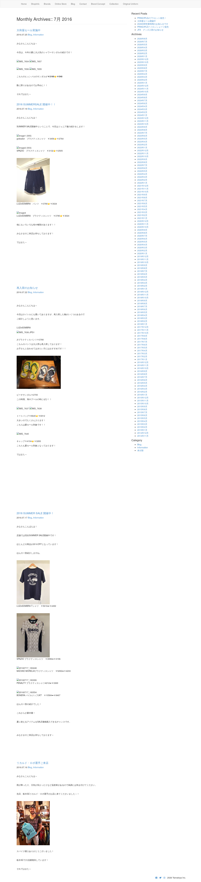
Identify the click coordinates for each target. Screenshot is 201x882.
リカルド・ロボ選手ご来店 (32, 763)
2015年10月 (142, 403)
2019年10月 (142, 262)
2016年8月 (142, 374)
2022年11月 (142, 153)
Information (38, 34)
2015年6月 (142, 415)
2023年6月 (142, 135)
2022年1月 (142, 182)
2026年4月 (142, 47)
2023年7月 (142, 132)
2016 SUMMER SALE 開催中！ (35, 513)
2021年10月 (142, 191)
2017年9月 (142, 335)
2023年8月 (142, 129)
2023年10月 (142, 123)
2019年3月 (142, 282)
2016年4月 (142, 385)
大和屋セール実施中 (28, 30)
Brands (47, 3)
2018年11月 (142, 294)
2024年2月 (142, 112)
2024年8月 (142, 97)
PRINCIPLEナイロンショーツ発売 (153, 26)
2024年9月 (142, 94)
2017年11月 (142, 329)
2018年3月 (142, 318)
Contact (83, 3)
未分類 (140, 450)
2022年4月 (142, 173)
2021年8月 (142, 197)
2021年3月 (142, 212)
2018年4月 (142, 315)
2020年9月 (142, 229)
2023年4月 (142, 141)
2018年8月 (142, 303)
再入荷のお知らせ (27, 288)
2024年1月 (142, 115)
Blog (73, 3)
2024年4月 (142, 106)
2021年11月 (142, 188)
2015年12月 (142, 397)
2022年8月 (142, 162)
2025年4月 (142, 73)
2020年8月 (142, 232)
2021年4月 (142, 209)
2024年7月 (142, 100)
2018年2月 (142, 321)
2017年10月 (142, 332)
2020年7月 (142, 235)
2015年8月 (142, 409)
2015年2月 (142, 426)
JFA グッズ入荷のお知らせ (150, 29)
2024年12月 (142, 85)
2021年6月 (142, 203)
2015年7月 (142, 412)
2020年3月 (142, 247)
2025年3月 (142, 76)
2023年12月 (142, 118)
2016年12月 (142, 362)
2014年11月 (142, 435)
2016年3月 (142, 388)
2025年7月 (142, 70)
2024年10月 (142, 91)
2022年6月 (142, 168)
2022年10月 (142, 156)
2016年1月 (142, 394)
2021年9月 (142, 194)
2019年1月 (142, 288)
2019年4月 (142, 279)
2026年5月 (142, 44)
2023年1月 (142, 147)
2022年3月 (142, 176)
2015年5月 (142, 418)
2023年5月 (142, 138)
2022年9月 (142, 159)
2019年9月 (142, 265)
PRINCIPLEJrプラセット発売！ (151, 17)
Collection (114, 3)
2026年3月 (142, 50)
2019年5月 (142, 276)
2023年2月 (142, 144)
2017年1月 (142, 359)
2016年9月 (142, 371)
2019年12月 (142, 256)
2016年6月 (142, 379)
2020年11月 (142, 223)
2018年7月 (142, 306)
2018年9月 (142, 300)
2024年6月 (142, 103)
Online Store (61, 3)
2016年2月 (142, 391)
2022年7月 (142, 165)
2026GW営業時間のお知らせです (152, 23)
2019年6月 (142, 273)
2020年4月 (142, 244)
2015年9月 (142, 406)
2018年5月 (142, 312)
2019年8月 (142, 268)
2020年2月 (142, 250)
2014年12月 (142, 432)
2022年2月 (142, 179)
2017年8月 (142, 338)
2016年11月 (142, 365)
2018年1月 (142, 323)
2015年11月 (142, 400)
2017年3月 (142, 353)
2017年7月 (142, 341)
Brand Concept (98, 3)
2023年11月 (142, 120)
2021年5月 (142, 206)
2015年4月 (142, 421)
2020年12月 (142, 221)
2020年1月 (142, 253)
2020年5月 (142, 241)
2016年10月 (142, 368)
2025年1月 (142, 82)
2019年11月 (142, 259)
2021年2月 (142, 215)
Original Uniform (130, 3)
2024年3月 (142, 109)
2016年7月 (142, 376)
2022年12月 (142, 150)
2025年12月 (142, 59)
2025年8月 (142, 67)
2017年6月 (142, 344)
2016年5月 (142, 382)
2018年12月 (142, 291)
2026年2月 (142, 53)
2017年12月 (142, 326)
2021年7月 (142, 200)
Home (24, 3)
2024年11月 (142, 88)
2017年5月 (142, 347)
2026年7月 (142, 41)
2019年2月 (142, 285)
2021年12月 (142, 185)
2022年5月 (142, 170)
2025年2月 (142, 79)
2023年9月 (142, 126)
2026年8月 (142, 38)
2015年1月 (142, 429)
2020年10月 (142, 226)
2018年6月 (142, 309)
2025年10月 (142, 62)
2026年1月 (142, 56)
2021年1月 (142, 218)
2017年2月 (142, 356)
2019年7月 (142, 271)
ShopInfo (35, 3)
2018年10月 (142, 297)
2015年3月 (142, 424)
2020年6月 (142, 238)
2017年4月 (142, 350)
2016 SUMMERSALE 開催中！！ (36, 104)
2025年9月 (142, 65)
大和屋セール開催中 (146, 20)
